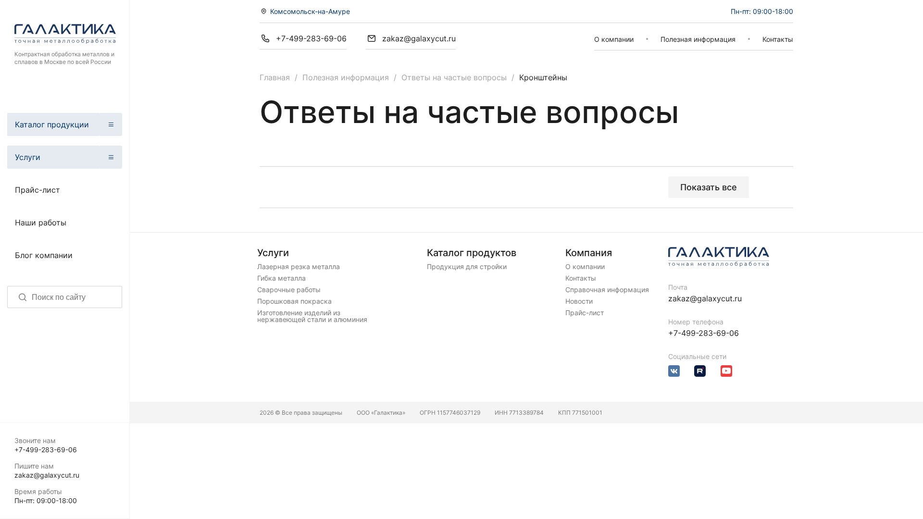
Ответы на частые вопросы (454, 77)
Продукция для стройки (467, 266)
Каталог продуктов (471, 253)
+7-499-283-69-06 (45, 449)
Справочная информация (607, 289)
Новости (579, 301)
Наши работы (40, 222)
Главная (275, 77)
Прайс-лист (37, 190)
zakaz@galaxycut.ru (46, 475)
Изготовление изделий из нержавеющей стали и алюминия (312, 316)
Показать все (708, 187)
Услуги (27, 157)
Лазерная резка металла (298, 266)
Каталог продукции (52, 124)
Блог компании (44, 255)
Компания (588, 253)
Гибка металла (281, 278)
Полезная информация (698, 39)
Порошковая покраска (294, 301)
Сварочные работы (289, 289)
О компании (614, 39)
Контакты (777, 39)
